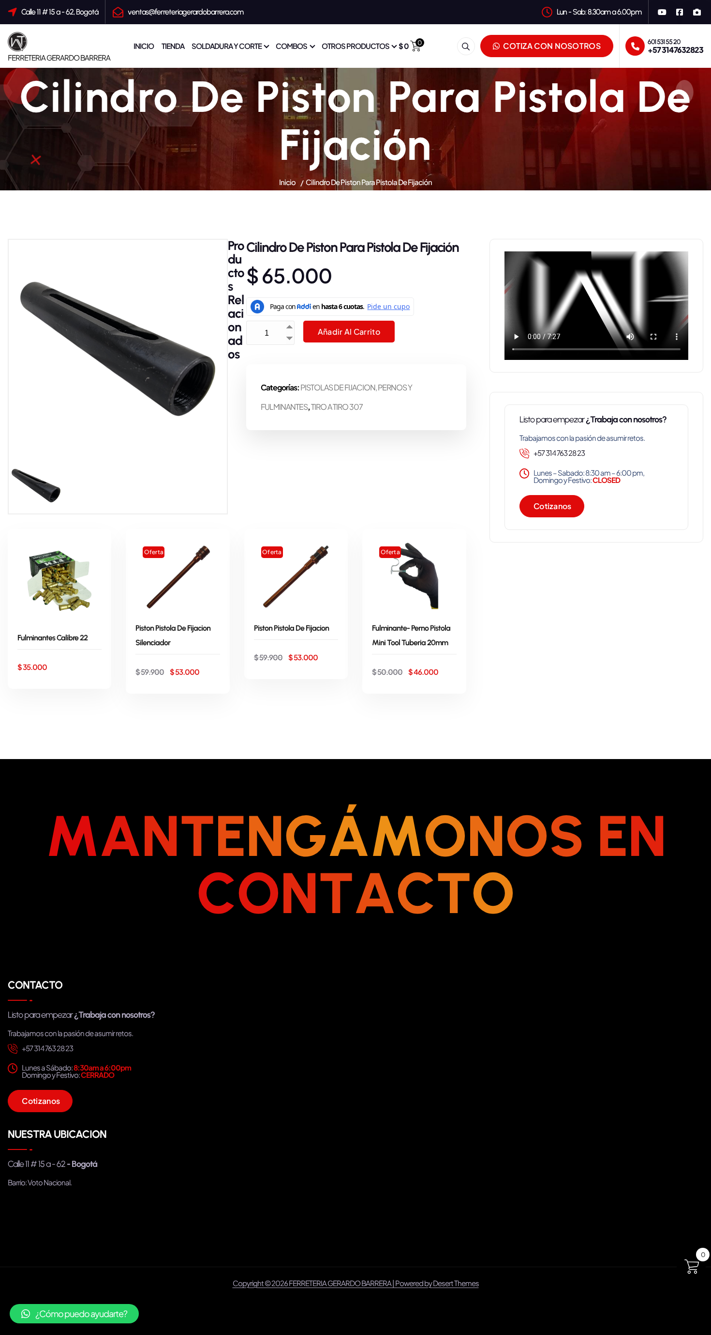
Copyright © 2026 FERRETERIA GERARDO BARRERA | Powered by (333, 1283)
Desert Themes (456, 1283)
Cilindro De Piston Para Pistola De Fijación (369, 181)
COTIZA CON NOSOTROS (551, 46)
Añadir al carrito (349, 331)
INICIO (143, 45)
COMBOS (291, 45)
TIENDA (173, 45)
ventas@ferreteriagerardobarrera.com (185, 11)
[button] (74, 1313)
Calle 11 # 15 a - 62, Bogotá (59, 11)
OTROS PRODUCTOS (355, 45)
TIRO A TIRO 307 (337, 407)
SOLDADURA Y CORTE (227, 45)
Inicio (287, 181)
